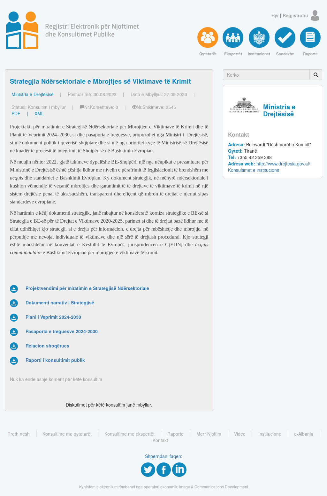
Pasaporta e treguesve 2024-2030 (62, 331)
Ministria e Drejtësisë (32, 94)
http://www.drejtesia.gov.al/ (269, 163)
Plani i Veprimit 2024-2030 (53, 317)
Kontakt (160, 440)
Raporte (175, 434)
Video (240, 434)
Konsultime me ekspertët (129, 434)
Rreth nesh (18, 434)
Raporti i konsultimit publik (55, 360)
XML (39, 113)
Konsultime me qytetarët (67, 434)
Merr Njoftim (208, 434)
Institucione (269, 434)
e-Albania (303, 434)
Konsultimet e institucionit (253, 170)
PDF (15, 113)
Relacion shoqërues (47, 345)
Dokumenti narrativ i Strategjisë (60, 302)
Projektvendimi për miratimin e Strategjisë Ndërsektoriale (87, 288)
